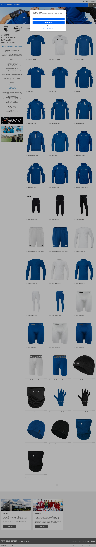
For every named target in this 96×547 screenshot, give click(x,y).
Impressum (51, 28)
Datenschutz (45, 28)
